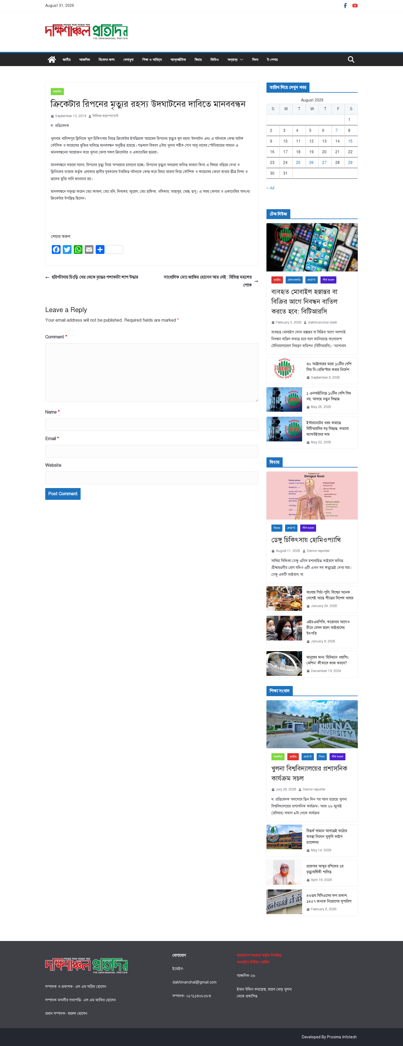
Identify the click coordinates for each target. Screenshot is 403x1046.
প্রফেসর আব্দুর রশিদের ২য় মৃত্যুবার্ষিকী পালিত (325, 869)
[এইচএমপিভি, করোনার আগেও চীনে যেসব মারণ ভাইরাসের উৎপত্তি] (284, 632)
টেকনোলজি (294, 280)
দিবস (255, 59)
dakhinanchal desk (322, 322)
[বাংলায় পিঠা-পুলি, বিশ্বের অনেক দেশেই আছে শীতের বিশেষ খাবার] (284, 599)
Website (53, 465)
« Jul (270, 188)
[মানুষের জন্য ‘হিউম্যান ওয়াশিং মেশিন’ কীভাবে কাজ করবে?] (284, 664)
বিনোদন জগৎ (107, 59)
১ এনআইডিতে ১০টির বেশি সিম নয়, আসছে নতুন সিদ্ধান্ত (328, 396)
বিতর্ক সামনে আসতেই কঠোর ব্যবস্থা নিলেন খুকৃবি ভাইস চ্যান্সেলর (326, 837)
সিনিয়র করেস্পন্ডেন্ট (105, 116)
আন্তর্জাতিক (178, 59)
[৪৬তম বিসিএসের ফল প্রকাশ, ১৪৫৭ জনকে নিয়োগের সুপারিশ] (284, 902)
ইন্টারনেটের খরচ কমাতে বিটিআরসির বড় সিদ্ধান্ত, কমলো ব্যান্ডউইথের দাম (327, 429)
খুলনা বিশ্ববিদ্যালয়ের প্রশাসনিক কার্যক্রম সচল (309, 773)
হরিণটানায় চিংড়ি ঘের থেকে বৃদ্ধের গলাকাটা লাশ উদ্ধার (95, 277)
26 (311, 162)
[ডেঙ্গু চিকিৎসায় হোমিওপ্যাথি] (312, 496)
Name (52, 412)
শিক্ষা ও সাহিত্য (152, 59)
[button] (240, 59)
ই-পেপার (272, 59)
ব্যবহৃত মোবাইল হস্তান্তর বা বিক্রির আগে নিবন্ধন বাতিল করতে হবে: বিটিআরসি (304, 302)
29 (350, 162)
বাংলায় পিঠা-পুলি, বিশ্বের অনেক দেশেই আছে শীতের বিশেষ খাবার (329, 595)
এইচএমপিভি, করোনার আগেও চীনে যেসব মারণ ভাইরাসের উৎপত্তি (328, 628)
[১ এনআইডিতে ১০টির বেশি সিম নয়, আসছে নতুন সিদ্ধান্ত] (284, 400)
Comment (56, 337)
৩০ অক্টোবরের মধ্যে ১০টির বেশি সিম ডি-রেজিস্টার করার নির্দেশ (328, 367)
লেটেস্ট (312, 280)
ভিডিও (215, 59)
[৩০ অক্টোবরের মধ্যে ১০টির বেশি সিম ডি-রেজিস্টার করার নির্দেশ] (284, 371)
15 (350, 141)
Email (52, 438)
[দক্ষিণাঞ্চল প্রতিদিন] (51, 59)
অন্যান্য (232, 59)
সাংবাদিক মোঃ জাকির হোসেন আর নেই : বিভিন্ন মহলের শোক (208, 281)
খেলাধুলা (128, 59)
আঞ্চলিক (84, 59)
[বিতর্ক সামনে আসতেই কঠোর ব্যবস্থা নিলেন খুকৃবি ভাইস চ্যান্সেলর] (284, 841)
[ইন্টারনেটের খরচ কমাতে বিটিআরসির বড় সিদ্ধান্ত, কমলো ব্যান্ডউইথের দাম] (284, 433)
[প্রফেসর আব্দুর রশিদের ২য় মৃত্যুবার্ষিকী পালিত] (284, 873)
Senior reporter (318, 551)
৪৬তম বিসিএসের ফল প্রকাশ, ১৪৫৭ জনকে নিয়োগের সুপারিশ (328, 898)
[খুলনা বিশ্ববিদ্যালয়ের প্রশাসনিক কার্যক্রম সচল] (312, 724)
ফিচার (198, 59)
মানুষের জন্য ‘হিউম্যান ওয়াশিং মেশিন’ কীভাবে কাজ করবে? (327, 660)
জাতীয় (66, 59)
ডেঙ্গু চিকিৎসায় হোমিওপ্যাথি (306, 540)
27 (324, 162)
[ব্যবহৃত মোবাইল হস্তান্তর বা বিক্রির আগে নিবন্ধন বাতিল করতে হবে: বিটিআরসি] (312, 247)
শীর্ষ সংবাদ (328, 280)
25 (298, 162)
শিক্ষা (322, 756)
